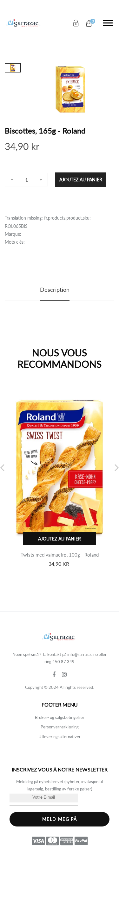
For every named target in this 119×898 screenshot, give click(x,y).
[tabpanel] (70, 89)
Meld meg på (59, 819)
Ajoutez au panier (80, 179)
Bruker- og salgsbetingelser (59, 717)
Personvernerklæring (60, 726)
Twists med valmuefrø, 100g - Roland (60, 555)
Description (54, 289)
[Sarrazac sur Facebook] (57, 674)
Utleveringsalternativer (59, 736)
